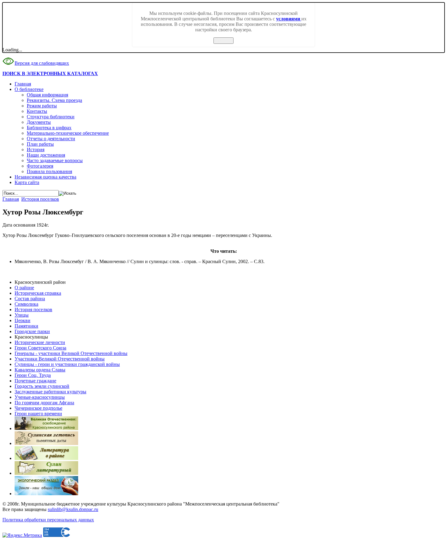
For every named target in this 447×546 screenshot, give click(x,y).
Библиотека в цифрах (49, 127)
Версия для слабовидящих (42, 63)
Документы (39, 122)
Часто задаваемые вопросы (55, 160)
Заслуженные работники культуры (50, 391)
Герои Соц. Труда (33, 375)
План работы (40, 144)
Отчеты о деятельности (51, 138)
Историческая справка (38, 293)
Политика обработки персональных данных (48, 519)
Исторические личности (40, 342)
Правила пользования (49, 171)
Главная (23, 83)
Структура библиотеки (50, 116)
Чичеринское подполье (38, 408)
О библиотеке (29, 89)
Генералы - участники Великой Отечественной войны (71, 353)
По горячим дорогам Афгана (44, 402)
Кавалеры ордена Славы (40, 369)
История (35, 149)
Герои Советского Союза (40, 347)
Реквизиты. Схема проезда (54, 100)
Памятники (26, 326)
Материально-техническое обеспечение (68, 133)
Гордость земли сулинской (42, 386)
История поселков (40, 199)
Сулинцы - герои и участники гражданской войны (67, 364)
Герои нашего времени (38, 413)
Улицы (22, 315)
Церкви (22, 320)
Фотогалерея (40, 166)
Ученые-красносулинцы (40, 397)
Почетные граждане (35, 380)
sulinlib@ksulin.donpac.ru (73, 509)
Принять (223, 40)
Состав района (30, 298)
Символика (26, 304)
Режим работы (42, 105)
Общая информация (47, 94)
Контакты (37, 111)
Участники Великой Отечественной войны (60, 358)
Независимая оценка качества (45, 176)
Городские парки (32, 331)
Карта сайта (27, 182)
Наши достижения (46, 155)
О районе (24, 287)
